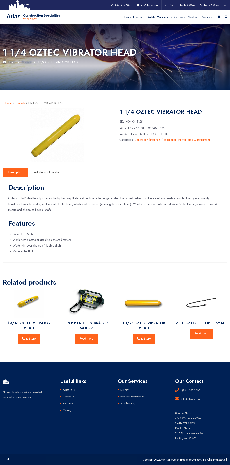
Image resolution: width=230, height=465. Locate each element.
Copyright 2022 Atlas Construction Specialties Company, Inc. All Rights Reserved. (185, 459)
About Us (192, 17)
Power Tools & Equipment (194, 140)
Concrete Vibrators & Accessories (155, 140)
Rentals (151, 17)
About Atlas (69, 390)
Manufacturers (164, 17)
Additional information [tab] (47, 172)
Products (20, 103)
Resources (68, 403)
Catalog (67, 410)
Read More (29, 338)
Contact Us (207, 17)
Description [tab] (15, 172)
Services (178, 17)
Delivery (124, 390)
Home (127, 17)
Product (26, 62)
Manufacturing (127, 403)
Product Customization (132, 396)
